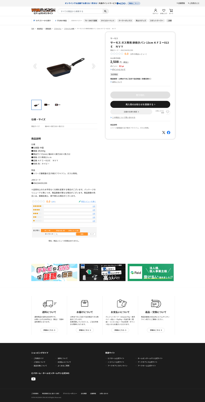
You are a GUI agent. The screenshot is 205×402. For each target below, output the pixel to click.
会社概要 (84, 393)
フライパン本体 (69, 29)
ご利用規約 (34, 393)
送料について (117, 82)
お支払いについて (64, 362)
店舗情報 (181, 3)
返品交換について (40, 365)
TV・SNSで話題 (91, 20)
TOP (32, 29)
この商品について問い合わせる (123, 117)
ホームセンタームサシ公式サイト (150, 358)
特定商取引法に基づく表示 (50, 393)
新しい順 (47, 231)
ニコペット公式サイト (116, 362)
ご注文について (39, 362)
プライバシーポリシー (70, 393)
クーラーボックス (125, 20)
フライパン (57, 29)
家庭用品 (40, 29)
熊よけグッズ (141, 20)
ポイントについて (118, 69)
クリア (92, 234)
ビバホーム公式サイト (116, 358)
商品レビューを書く (88, 201)
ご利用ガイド (194, 3)
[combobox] (80, 11)
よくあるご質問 (63, 365)
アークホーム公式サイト (147, 365)
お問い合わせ (104, 393)
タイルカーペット (107, 20)
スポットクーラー (156, 20)
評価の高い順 (60, 231)
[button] (155, 11)
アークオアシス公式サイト (147, 362)
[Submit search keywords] (106, 11)
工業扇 (170, 20)
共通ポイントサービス (101, 3)
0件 (53, 201)
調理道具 (48, 29)
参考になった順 (73, 231)
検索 (82, 234)
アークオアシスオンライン (117, 365)
